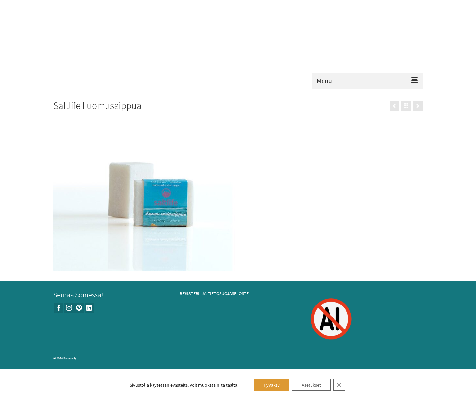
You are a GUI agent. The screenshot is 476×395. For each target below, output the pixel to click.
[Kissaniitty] (238, 46)
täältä (231, 385)
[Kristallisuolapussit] (394, 106)
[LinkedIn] (89, 308)
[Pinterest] (79, 308)
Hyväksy (272, 385)
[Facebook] (58, 308)
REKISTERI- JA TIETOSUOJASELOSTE (214, 293)
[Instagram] (69, 308)
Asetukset (311, 385)
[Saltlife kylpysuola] (418, 106)
